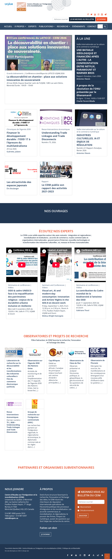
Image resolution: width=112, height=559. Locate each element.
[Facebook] (88, 14)
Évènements (78, 26)
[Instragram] (80, 555)
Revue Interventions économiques (56, 129)
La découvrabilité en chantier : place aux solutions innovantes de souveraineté (37, 78)
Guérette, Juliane (14, 151)
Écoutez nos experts (56, 231)
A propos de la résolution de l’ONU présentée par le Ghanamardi (88, 90)
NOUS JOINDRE (14, 489)
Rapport (45, 181)
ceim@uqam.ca (11, 518)
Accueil (8, 26)
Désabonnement (87, 510)
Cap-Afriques (54, 360)
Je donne (45, 534)
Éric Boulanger (13, 188)
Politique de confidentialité (71, 548)
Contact (91, 26)
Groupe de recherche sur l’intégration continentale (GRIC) (34, 417)
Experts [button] (32, 26)
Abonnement (85, 507)
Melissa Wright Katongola (52, 316)
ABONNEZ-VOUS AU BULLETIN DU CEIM (91, 493)
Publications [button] (46, 26)
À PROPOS (46, 489)
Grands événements (15, 73)
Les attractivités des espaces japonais (19, 183)
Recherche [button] (62, 26)
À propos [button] (19, 26)
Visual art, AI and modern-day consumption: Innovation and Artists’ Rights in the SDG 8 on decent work (55, 296)
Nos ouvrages (56, 211)
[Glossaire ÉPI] (93, 555)
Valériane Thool (82, 310)
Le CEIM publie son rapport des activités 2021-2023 (54, 188)
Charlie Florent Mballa (86, 101)
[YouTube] (95, 14)
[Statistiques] (98, 555)
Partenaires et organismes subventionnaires (56, 467)
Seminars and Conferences (53, 285)
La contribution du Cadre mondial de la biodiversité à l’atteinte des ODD (89, 295)
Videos (45, 287)
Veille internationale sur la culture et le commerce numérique (90, 45)
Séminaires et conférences (19, 285)
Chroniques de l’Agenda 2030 (19, 129)
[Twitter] (91, 14)
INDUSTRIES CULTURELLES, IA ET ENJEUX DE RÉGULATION (88, 140)
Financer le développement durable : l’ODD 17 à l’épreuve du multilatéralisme (18, 139)
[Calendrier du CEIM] (102, 14)
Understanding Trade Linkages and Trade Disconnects (54, 136)
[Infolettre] (105, 14)
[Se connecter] (102, 555)
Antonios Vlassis (83, 79)
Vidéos (11, 287)
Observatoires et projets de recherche (56, 336)
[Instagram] (98, 14)
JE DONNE (101, 19)
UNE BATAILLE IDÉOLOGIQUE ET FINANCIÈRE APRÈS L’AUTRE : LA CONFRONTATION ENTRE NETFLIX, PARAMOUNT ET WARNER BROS (88, 61)
